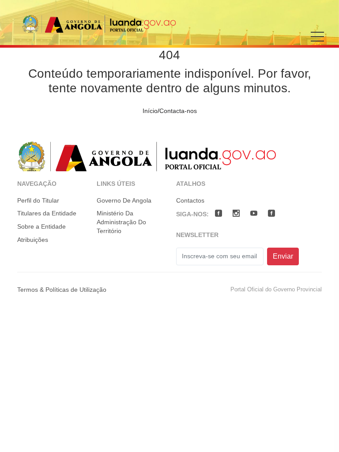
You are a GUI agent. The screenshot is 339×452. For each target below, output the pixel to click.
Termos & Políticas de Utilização (61, 289)
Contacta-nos (178, 110)
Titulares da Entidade (46, 213)
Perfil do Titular (38, 200)
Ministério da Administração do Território (121, 222)
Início (150, 110)
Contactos (190, 200)
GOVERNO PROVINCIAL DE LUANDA (99, 24)
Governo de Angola (124, 200)
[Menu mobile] (317, 42)
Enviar (283, 256)
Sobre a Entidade (41, 226)
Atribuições (32, 239)
